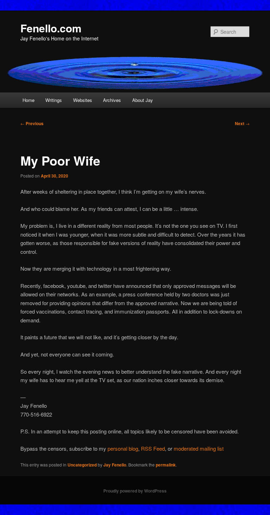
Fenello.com (51, 28)
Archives (112, 100)
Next (242, 123)
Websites (82, 100)
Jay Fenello (114, 465)
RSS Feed (153, 448)
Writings (53, 100)
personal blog (123, 448)
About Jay (142, 100)
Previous (32, 123)
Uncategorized (82, 465)
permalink (166, 465)
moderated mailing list (199, 448)
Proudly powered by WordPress (135, 491)
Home (28, 100)
